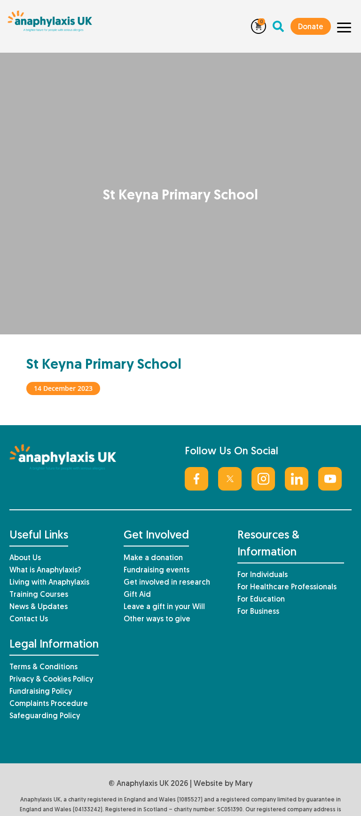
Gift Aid (137, 595)
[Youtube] (330, 479)
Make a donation (153, 558)
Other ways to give (157, 619)
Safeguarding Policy (44, 716)
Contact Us (28, 619)
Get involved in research (167, 582)
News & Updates (38, 607)
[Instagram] (263, 479)
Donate (310, 27)
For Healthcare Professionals (287, 587)
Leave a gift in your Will (164, 607)
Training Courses (38, 595)
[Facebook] (196, 479)
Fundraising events (156, 570)
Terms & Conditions (43, 667)
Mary (243, 784)
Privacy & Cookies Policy (51, 679)
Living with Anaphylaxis (49, 582)
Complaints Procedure (48, 704)
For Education (261, 599)
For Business (258, 612)
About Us (25, 558)
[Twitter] (230, 479)
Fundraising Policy (40, 692)
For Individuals (262, 575)
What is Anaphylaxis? (45, 570)
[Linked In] (296, 479)
